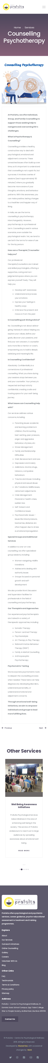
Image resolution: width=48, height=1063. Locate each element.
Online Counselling (10, 948)
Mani (29, 1050)
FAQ (3, 976)
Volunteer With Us (9, 961)
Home (17, 27)
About (4, 935)
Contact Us (10, 1019)
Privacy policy (8, 989)
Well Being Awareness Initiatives (24, 806)
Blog (4, 965)
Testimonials (7, 980)
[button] (20, 869)
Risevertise (22, 1046)
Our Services (7, 940)
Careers (5, 957)
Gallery (5, 952)
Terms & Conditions (10, 985)
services (29, 27)
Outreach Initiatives (10, 944)
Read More (24, 851)
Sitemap (5, 993)
